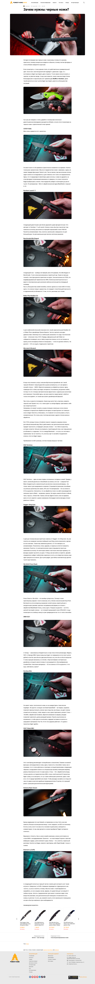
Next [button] (78, 918)
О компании (31, 955)
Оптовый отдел (32, 964)
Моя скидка (50, 961)
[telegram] (40, 977)
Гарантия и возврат (33, 961)
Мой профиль (51, 957)
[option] (25, 918)
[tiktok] (42, 977)
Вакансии (31, 966)
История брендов (75, 2)
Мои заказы (50, 955)
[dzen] (44, 977)
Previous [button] (17, 918)
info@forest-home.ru (73, 964)
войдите (57, 950)
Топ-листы (61, 2)
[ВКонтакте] (30, 977)
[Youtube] (32, 977)
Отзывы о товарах (52, 959)
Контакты (31, 957)
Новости (54, 2)
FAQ (30, 968)
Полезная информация (45, 2)
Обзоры (67, 2)
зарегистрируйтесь (48, 950)
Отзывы (31, 972)
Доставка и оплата (33, 962)
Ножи (27, 943)
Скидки (30, 959)
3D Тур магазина (32, 970)
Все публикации (34, 2)
